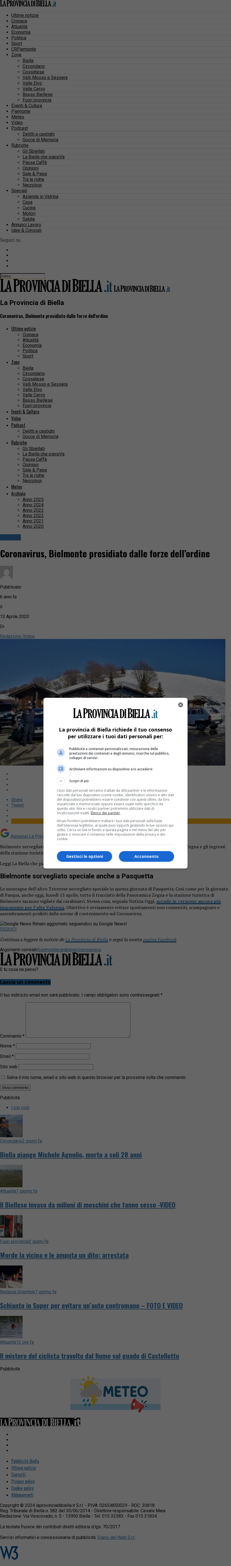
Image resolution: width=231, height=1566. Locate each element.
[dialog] (115, 783)
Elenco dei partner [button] (105, 813)
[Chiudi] (180, 704)
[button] (115, 781)
